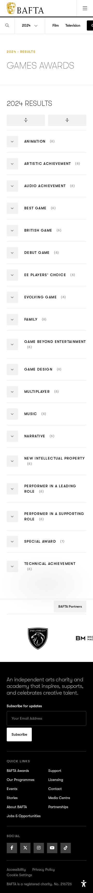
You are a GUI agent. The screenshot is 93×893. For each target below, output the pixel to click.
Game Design (52, 373)
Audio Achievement (55, 190)
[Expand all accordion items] (26, 120)
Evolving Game (55, 301)
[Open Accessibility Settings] (84, 884)
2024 (26, 25)
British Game (55, 234)
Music (45, 418)
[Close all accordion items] (67, 120)
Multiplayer (51, 396)
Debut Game (51, 257)
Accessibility (16, 869)
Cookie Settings (19, 875)
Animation (49, 145)
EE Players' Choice (55, 279)
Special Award (55, 545)
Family (45, 323)
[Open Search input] (7, 25)
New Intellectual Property (54, 465)
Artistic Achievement (55, 168)
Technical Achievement (49, 571)
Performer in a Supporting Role (54, 521)
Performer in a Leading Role (50, 493)
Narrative (49, 440)
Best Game (50, 212)
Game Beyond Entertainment (55, 349)
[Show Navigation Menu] (84, 8)
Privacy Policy (43, 869)
